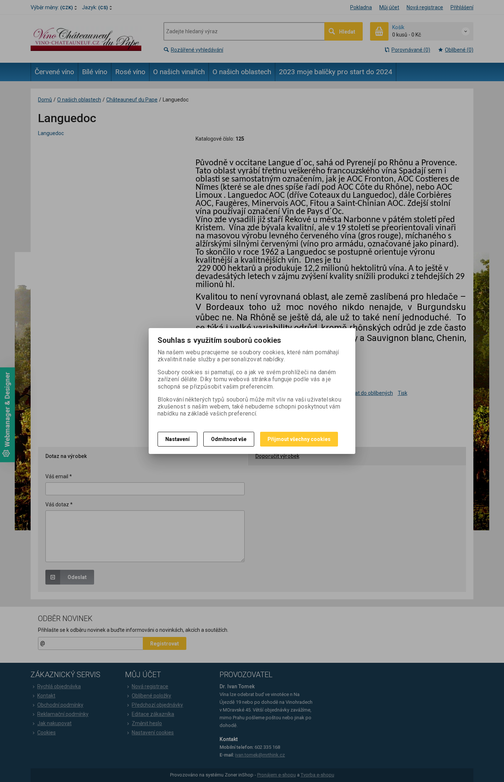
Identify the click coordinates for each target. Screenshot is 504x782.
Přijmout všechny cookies (299, 439)
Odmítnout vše (228, 439)
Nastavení (177, 439)
